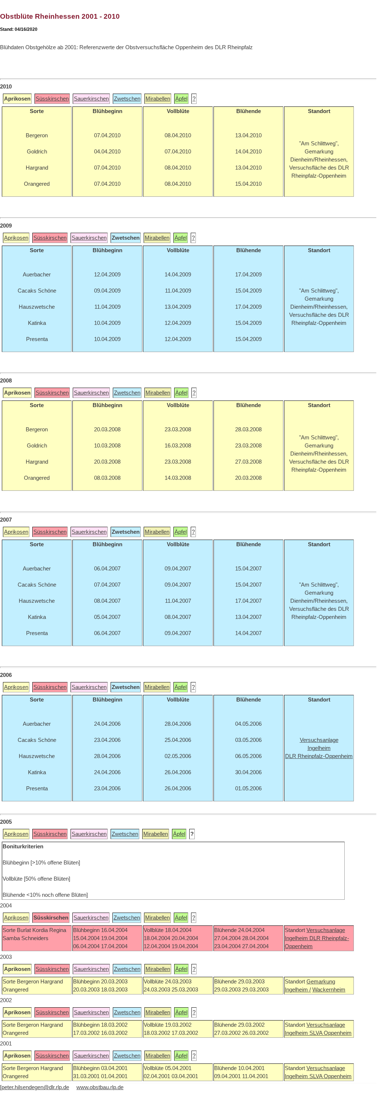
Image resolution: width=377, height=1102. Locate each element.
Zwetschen (127, 99)
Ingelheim (297, 938)
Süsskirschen (52, 99)
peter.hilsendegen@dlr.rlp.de (35, 1087)
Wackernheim (328, 990)
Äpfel (181, 99)
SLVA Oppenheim (330, 1033)
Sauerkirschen (91, 99)
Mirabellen (158, 99)
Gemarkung (320, 982)
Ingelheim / (298, 990)
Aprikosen (16, 238)
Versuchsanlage (325, 930)
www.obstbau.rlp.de (99, 1087)
